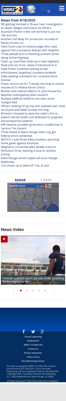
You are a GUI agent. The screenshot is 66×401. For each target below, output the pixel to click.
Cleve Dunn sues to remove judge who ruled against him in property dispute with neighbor (30, 48)
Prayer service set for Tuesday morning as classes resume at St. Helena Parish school (32, 85)
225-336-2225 (27, 368)
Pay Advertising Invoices (33, 361)
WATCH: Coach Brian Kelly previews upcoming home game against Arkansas (30, 141)
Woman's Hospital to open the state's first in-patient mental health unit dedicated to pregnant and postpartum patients (32, 117)
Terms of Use (33, 357)
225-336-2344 (51, 371)
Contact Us (33, 348)
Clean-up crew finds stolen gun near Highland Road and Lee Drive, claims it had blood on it (30, 63)
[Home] (13, 10)
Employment (33, 340)
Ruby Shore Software (48, 381)
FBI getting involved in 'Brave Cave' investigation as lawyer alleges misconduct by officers (32, 26)
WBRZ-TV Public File (33, 344)
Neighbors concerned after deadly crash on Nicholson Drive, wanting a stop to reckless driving (28, 150)
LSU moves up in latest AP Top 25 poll (25, 165)
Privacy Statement (33, 352)
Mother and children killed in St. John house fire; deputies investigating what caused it (31, 93)
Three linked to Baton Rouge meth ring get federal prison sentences (28, 134)
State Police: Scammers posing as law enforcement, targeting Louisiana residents (28, 70)
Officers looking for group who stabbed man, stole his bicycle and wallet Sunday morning (33, 108)
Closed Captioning (33, 336)
